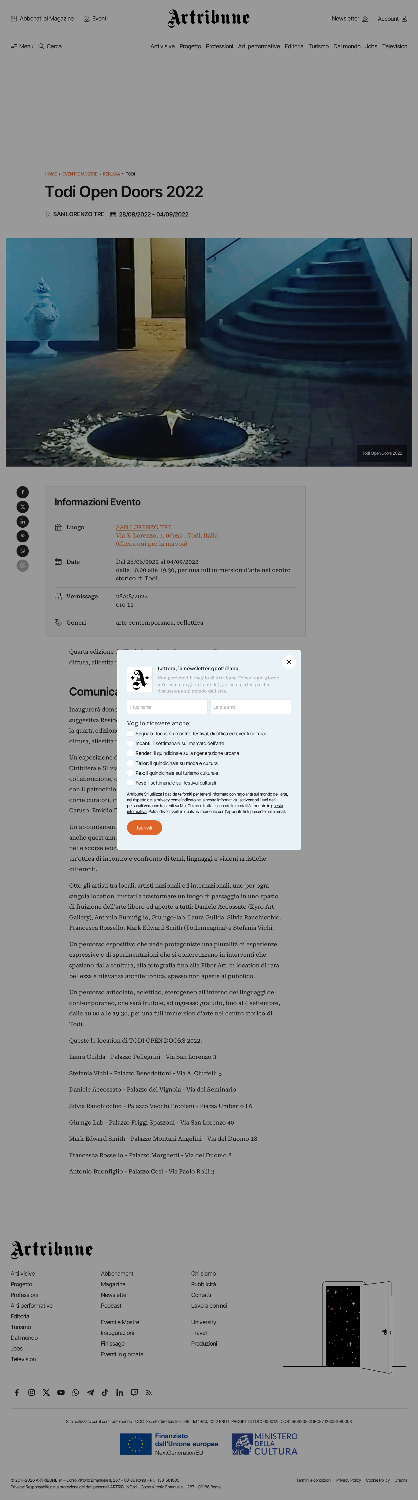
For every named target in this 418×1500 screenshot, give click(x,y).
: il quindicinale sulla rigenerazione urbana (187, 753)
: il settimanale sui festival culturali (176, 783)
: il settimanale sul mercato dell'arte (180, 743)
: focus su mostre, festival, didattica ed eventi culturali (201, 733)
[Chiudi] (289, 662)
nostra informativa (221, 799)
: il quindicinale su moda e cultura (177, 763)
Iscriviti (144, 828)
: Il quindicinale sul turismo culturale (177, 773)
